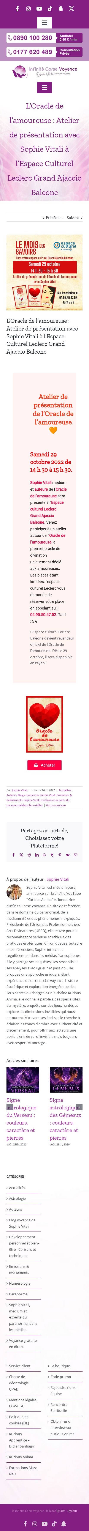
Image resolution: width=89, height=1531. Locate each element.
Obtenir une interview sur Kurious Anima (63, 1427)
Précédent (54, 217)
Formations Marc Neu (23, 1470)
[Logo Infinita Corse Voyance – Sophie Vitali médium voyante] (44, 67)
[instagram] (28, 8)
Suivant (73, 217)
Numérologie (19, 1283)
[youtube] (39, 8)
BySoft (60, 1511)
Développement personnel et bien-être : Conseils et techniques (24, 1246)
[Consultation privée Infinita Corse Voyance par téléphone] (44, 48)
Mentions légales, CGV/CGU (23, 1403)
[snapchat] (60, 8)
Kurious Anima (21, 1457)
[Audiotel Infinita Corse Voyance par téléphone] (44, 34)
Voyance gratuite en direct (23, 1343)
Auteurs (11, 795)
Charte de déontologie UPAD (19, 1383)
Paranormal (19, 1294)
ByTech (72, 1511)
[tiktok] (50, 8)
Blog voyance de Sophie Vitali (36, 795)
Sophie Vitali (40, 482)
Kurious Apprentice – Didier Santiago (21, 1440)
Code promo (61, 1376)
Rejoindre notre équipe (63, 1390)
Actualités (65, 790)
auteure (41, 489)
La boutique (60, 1366)
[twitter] (71, 8)
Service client (19, 1366)
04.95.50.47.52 (43, 614)
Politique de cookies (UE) (19, 1419)
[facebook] (17, 8)
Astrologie (17, 1198)
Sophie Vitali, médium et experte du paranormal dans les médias (23, 1317)
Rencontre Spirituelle (59, 1407)
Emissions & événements (19, 1269)
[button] (9, 1107)
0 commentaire (56, 805)
